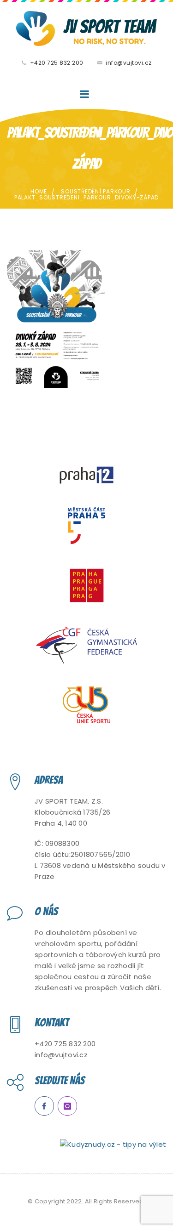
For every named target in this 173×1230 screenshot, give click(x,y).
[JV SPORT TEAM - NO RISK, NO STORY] (86, 28)
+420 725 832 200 (57, 63)
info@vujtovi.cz (129, 63)
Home (38, 191)
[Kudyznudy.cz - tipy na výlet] (113, 1144)
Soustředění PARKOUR (95, 191)
